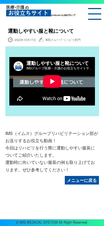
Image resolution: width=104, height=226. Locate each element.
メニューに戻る (82, 180)
